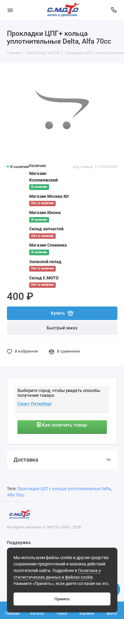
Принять (62, 599)
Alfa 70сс (15, 495)
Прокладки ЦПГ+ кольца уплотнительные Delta (64, 488)
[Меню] (10, 10)
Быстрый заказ (62, 328)
